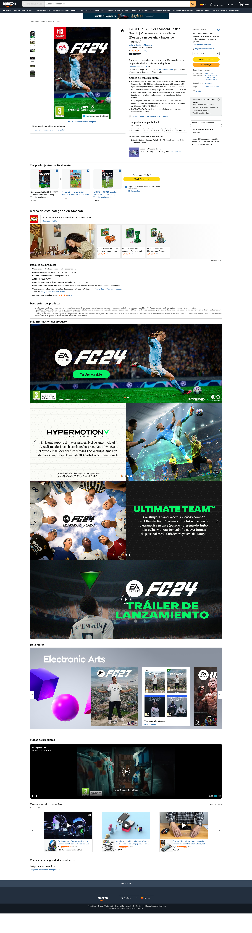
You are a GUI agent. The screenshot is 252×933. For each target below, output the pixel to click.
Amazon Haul (19, 10)
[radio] (32, 34)
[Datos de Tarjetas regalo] (226, 10)
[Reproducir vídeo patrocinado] (68, 825)
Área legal (130, 906)
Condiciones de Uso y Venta (98, 906)
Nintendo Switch (46, 22)
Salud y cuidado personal (117, 10)
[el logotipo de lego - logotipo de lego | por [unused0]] (34, 219)
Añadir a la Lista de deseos (203, 123)
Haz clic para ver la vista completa (82, 122)
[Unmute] (219, 796)
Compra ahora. (177, 151)
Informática (99, 10)
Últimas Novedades (60, 10)
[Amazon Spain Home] (103, 899)
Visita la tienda (150, 725)
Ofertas (74, 10)
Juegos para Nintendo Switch (53, 291)
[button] (7, 10)
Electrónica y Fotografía (141, 10)
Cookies (138, 906)
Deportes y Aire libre (161, 10)
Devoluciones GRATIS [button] (202, 44)
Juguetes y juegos (202, 10)
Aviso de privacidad (118, 906)
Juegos (57, 22)
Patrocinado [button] (215, 260)
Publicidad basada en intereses (154, 906)
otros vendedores (166, 69)
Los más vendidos (42, 10)
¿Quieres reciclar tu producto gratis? (50, 130)
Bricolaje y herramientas (183, 10)
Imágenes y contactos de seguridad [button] (45, 870)
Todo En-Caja (209, 73)
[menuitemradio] (215, 796)
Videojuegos (234, 10)
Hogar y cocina (86, 10)
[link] (76, 179)
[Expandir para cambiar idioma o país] (137, 898)
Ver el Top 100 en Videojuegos (108, 289)
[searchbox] (117, 3)
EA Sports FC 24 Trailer (41, 750)
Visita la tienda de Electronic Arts (142, 45)
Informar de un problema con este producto (150, 116)
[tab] (125, 398)
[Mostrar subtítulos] (89, 814)
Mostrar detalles (134, 191)
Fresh (29, 10)
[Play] (32, 796)
